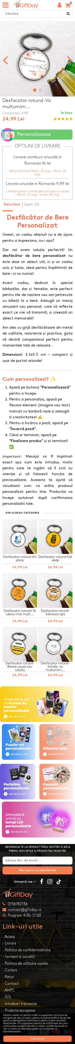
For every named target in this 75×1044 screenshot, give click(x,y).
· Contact (10, 983)
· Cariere (9, 970)
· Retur (8, 977)
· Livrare (9, 943)
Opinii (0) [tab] (32, 204)
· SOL (6, 997)
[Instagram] (49, 882)
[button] (35, 90)
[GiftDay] (37, 893)
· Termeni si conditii (18, 957)
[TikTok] (58, 882)
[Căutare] (68, 14)
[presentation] (5, 59)
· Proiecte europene (18, 1010)
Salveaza (37, 1038)
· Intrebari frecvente (19, 1004)
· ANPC (8, 990)
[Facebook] (41, 882)
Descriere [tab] (12, 204)
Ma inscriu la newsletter (37, 870)
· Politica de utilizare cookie (25, 963)
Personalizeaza (34, 134)
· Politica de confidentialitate (26, 950)
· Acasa (8, 936)
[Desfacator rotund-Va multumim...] (26, 4)
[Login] (59, 6)
